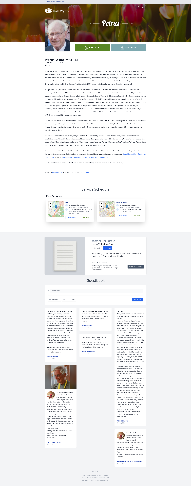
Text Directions (72, 217)
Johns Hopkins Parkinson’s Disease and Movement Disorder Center (86, 157)
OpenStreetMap (97, 480)
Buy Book (108, 248)
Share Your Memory (135, 267)
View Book (96, 248)
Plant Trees (86, 217)
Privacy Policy (90, 477)
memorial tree (57, 172)
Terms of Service (101, 477)
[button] (56, 207)
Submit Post (137, 299)
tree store (86, 172)
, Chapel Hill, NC (125, 211)
